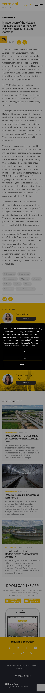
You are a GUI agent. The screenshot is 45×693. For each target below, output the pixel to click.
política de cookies (27, 346)
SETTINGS (23, 358)
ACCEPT (22, 352)
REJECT (22, 364)
